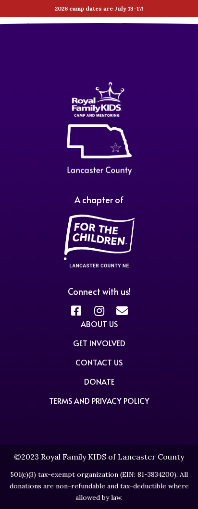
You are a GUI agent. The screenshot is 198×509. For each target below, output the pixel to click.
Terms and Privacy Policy (99, 400)
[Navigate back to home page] (99, 174)
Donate (99, 381)
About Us (99, 323)
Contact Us (99, 362)
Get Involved (99, 343)
